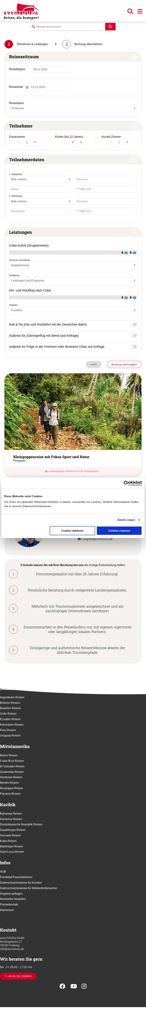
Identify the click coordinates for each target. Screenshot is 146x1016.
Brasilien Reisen (10, 708)
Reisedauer (16, 103)
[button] (130, 12)
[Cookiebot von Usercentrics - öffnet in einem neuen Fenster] (126, 483)
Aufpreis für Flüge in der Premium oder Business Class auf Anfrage (56, 346)
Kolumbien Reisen (12, 724)
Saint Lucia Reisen (12, 851)
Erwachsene (17, 136)
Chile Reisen (8, 713)
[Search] (110, 27)
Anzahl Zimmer (111, 136)
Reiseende (16, 86)
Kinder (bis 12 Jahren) (69, 136)
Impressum (7, 909)
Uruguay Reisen (10, 735)
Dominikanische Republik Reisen (21, 824)
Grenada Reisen (10, 835)
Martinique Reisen (11, 846)
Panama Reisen (10, 793)
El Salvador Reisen (12, 766)
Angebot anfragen (11, 893)
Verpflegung (14, 275)
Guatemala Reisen (12, 771)
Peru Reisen (8, 730)
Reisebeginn (17, 69)
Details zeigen (126, 519)
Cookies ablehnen (72, 530)
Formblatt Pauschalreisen (16, 877)
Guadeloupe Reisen (12, 829)
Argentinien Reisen (12, 697)
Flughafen (13, 305)
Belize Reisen (9, 755)
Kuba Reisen (8, 840)
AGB (3, 871)
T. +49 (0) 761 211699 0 (18, 976)
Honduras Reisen (11, 777)
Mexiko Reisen (9, 782)
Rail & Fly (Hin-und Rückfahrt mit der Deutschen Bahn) (48, 324)
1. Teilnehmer (15, 174)
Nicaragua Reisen (11, 788)
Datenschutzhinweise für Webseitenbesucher (28, 888)
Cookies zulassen (119, 530)
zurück (93, 364)
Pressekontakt (9, 904)
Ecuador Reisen (10, 719)
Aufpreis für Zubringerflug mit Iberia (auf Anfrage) (44, 335)
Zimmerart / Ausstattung (19, 260)
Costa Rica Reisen (12, 760)
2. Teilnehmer (15, 196)
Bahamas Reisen (11, 813)
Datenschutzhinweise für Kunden (21, 882)
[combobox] (67, 27)
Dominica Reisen (11, 819)
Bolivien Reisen (10, 702)
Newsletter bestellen (13, 898)
